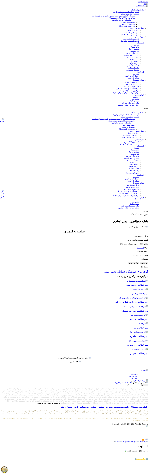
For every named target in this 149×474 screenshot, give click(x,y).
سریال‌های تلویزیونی (132, 53)
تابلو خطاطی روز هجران (137, 345)
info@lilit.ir (134, 374)
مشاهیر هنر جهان (133, 30)
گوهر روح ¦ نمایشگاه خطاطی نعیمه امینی (126, 271)
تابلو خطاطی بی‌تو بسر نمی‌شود (134, 310)
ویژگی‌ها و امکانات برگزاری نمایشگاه (122, 18)
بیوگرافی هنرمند (133, 263)
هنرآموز (136, 45)
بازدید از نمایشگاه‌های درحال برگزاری (126, 12)
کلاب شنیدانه (134, 59)
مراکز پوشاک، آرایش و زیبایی (129, 90)
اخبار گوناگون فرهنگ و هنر (129, 41)
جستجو (144, 385)
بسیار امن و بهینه (143, 455)
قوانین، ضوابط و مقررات (130, 103)
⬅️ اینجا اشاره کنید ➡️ (141, 459)
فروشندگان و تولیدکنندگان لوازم (127, 88)
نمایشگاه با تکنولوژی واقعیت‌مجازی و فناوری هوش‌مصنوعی (113, 16)
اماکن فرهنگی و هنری (131, 86)
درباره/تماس (139, 95)
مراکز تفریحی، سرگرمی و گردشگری (126, 92)
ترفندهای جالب (133, 68)
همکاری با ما (134, 101)
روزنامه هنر (139, 37)
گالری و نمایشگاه (137, 10)
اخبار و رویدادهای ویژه (131, 39)
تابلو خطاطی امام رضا (138, 336)
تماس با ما (135, 99)
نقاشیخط (140, 248)
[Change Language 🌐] (146, 4)
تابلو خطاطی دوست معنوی (136, 285)
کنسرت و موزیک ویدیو (131, 55)
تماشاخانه (140, 43)
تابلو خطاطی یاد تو (140, 293)
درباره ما (136, 97)
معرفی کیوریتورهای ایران (130, 34)
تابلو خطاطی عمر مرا (139, 353)
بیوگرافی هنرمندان (137, 28)
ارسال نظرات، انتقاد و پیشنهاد (128, 105)
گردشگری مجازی (133, 57)
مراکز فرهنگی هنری (132, 82)
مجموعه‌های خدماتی (132, 84)
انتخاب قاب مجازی (128, 24)
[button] (74, 109)
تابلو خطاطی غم (141, 328)
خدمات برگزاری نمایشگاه (130, 14)
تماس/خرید (143, 263)
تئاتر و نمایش (134, 51)
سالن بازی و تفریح (132, 70)
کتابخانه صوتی (134, 61)
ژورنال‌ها (140, 72)
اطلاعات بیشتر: (140, 457)
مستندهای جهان (133, 49)
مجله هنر (136, 74)
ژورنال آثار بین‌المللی (132, 76)
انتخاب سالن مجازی (128, 22)
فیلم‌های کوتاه (134, 63)
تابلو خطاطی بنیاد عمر (138, 319)
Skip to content (143, 2)
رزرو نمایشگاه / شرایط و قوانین (123, 20)
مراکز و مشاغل (138, 80)
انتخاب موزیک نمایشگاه (126, 26)
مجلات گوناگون (133, 78)
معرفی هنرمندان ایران (131, 32)
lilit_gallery (133, 376)
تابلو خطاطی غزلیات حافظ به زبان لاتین (131, 302)
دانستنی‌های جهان (133, 66)
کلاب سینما (135, 47)
